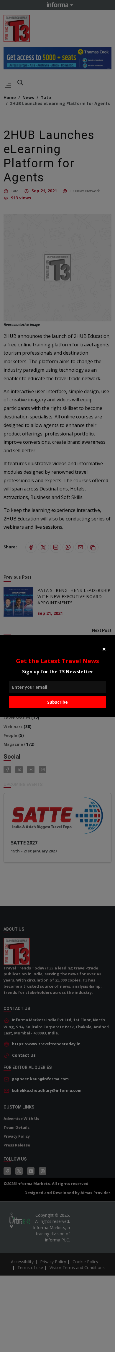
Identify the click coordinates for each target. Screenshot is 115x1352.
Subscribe (57, 702)
